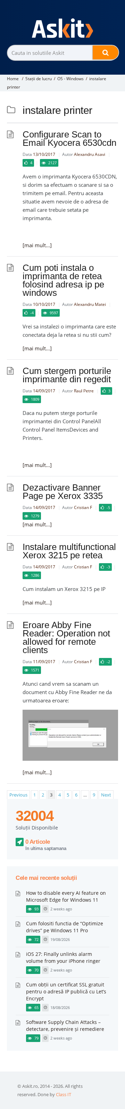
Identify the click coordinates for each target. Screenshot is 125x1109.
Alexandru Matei (90, 304)
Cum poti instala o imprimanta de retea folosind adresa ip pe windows (63, 280)
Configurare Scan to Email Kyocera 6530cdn (69, 138)
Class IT (63, 1094)
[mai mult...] (37, 245)
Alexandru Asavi (89, 154)
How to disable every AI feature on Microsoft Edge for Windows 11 (66, 896)
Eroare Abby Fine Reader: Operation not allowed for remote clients (66, 637)
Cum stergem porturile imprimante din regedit (67, 375)
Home (13, 79)
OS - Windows (70, 79)
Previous (18, 795)
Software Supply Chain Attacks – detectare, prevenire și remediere (65, 1025)
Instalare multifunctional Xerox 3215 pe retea (69, 551)
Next (106, 795)
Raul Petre (84, 391)
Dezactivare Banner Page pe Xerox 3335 (63, 491)
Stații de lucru (38, 79)
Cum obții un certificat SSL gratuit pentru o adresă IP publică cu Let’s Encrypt (66, 991)
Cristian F (83, 507)
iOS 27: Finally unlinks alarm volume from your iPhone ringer (63, 957)
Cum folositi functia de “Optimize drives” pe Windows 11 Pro (64, 927)
